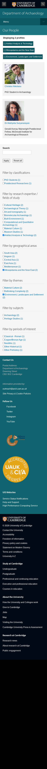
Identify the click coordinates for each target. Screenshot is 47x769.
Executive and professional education (20, 584)
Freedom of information (13, 539)
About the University (13, 596)
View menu (4, 4)
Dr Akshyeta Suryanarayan (17, 123)
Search (43, 4)
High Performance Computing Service (20, 506)
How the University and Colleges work (20, 602)
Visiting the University (13, 622)
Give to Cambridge (11, 607)
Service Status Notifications (15, 499)
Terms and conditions (12, 552)
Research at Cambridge (14, 635)
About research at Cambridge (16, 646)
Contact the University (13, 530)
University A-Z (9, 556)
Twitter (10, 412)
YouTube (11, 421)
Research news (10, 641)
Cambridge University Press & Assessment (22, 627)
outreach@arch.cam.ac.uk (15, 389)
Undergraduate (10, 569)
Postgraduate (9, 574)
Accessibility (8, 534)
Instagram (11, 416)
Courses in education (12, 589)
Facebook (11, 407)
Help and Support (11, 502)
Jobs (5, 612)
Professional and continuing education (20, 579)
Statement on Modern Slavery (16, 547)
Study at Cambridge (13, 563)
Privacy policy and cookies (15, 543)
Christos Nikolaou (13, 86)
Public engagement (12, 651)
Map (5, 617)
